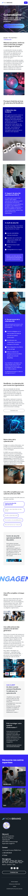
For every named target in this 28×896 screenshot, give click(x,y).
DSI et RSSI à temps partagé (10, 841)
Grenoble (4, 861)
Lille (7, 861)
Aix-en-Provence (5, 860)
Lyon (10, 861)
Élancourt (20, 860)
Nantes (19, 861)
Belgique (4, 864)
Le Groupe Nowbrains (8, 836)
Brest (16, 860)
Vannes (20, 862)
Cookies (14, 886)
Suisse (14, 864)
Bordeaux (12, 860)
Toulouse (16, 862)
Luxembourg (9, 864)
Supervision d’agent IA (8, 843)
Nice (22, 861)
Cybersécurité (6, 839)
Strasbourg (11, 862)
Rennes (6, 862)
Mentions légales (14, 881)
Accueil (5, 37)
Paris (3, 862)
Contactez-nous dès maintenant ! (14, 26)
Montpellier (14, 861)
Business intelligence (7, 837)
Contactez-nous (14, 410)
